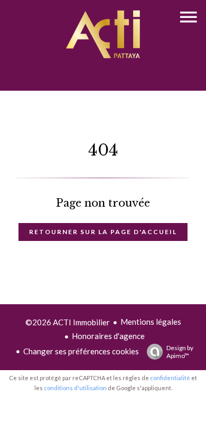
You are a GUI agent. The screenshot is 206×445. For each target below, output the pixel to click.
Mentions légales (150, 321)
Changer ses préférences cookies (81, 351)
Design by (179, 352)
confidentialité (170, 377)
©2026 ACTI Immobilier (67, 322)
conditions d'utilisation (75, 387)
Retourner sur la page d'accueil (103, 232)
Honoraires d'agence (108, 336)
